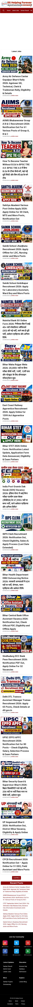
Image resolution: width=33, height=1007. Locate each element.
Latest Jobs (15, 10)
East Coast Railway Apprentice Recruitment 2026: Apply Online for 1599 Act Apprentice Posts (15, 412)
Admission (22, 971)
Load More (16, 877)
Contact (23, 1001)
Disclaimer (10, 1004)
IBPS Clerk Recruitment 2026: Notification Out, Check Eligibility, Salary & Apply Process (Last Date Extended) (16, 541)
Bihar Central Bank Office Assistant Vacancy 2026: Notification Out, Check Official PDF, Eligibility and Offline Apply (16, 622)
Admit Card (7, 969)
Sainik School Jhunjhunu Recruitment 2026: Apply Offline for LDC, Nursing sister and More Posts (15, 924)
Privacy (23, 1004)
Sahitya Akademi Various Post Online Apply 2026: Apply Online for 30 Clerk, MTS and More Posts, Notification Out (16, 212)
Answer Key (23, 966)
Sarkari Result (25, 10)
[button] (4, 10)
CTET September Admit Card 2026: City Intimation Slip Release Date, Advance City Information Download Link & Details (16, 907)
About (16, 1001)
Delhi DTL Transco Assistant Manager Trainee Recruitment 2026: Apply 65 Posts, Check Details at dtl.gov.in (16, 703)
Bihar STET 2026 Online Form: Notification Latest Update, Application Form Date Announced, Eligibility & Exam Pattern (16, 453)
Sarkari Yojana (8, 982)
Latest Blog (23, 982)
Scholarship (7, 984)
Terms (16, 1004)
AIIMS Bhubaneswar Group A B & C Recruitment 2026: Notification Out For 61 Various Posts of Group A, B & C (16, 127)
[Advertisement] (16, 30)
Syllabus (22, 969)
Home (8, 10)
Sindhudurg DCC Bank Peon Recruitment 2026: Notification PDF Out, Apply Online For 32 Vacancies (15, 663)
